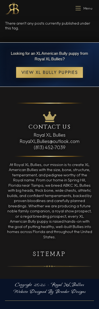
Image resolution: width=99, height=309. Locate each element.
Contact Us (50, 127)
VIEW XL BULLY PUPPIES (49, 72)
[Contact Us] (49, 116)
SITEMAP (49, 253)
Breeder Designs (70, 292)
